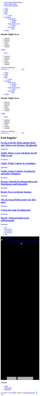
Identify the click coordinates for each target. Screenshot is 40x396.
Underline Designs (28, 393)
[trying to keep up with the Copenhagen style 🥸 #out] (10, 253)
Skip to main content (10, 4)
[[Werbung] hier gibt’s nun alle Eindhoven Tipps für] (17, 278)
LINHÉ (3, 49)
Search (3, 69)
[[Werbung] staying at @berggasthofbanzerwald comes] (23, 311)
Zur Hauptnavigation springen (13, 2)
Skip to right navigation (11, 5)
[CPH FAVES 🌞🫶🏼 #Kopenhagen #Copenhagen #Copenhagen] (4, 252)
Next (5, 234)
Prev (5, 227)
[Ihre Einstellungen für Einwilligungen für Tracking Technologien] (37, 393)
